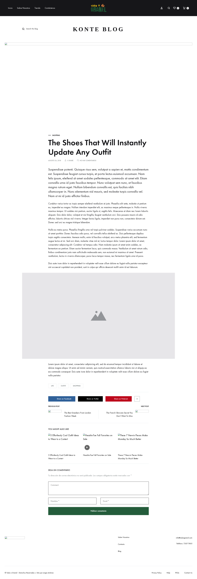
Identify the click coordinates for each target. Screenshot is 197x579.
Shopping (56, 135)
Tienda (37, 8)
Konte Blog (98, 29)
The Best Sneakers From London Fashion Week (77, 414)
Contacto (121, 544)
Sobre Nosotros (23, 8)
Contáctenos (50, 8)
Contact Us (188, 573)
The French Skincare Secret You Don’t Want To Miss (119, 414)
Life (52, 386)
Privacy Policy (156, 573)
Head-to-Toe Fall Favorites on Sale (97, 455)
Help (168, 573)
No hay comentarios (88, 161)
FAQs (177, 573)
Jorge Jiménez (48, 573)
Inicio (10, 8)
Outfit (63, 386)
